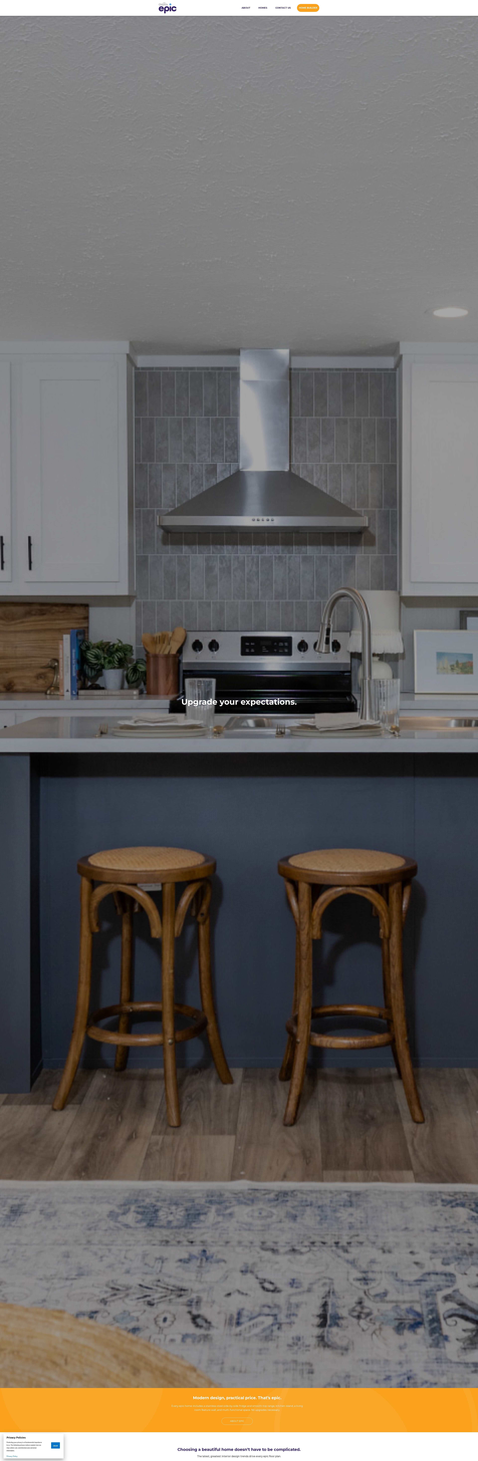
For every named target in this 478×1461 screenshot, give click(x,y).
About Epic (237, 1421)
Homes (262, 7)
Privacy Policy (12, 1456)
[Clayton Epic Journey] (168, 7)
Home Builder (308, 7)
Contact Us (283, 7)
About (246, 7)
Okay (55, 1446)
